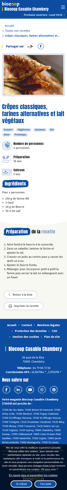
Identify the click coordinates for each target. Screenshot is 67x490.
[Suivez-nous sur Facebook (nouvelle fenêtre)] (6, 390)
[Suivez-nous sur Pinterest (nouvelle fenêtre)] (53, 390)
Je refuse (21, 483)
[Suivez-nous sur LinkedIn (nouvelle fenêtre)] (18, 390)
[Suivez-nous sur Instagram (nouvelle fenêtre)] (42, 390)
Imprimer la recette (26, 306)
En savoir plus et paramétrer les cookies (33, 475)
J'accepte (45, 483)
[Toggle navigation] (63, 8)
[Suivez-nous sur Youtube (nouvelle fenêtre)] (30, 390)
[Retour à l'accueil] (10, 4)
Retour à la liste (22, 294)
